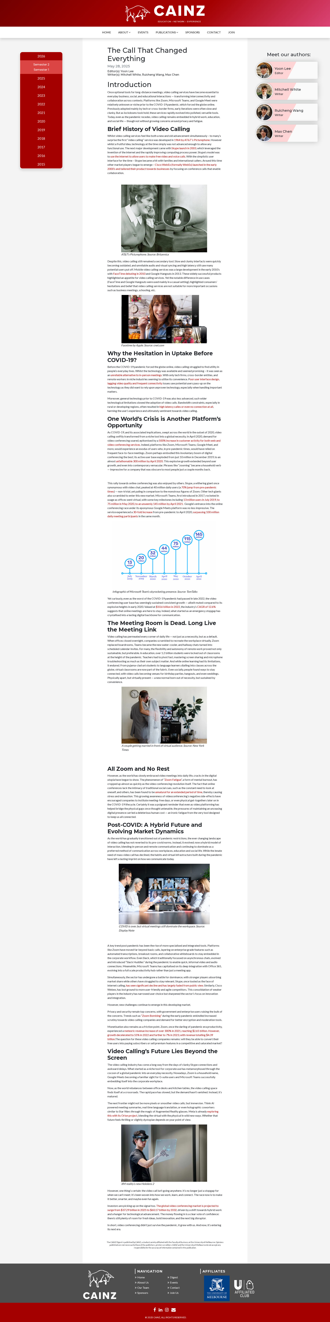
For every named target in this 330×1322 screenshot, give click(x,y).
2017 (41, 147)
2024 (41, 87)
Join (231, 32)
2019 (41, 130)
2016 (41, 156)
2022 (41, 104)
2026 (41, 56)
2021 (41, 113)
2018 (41, 138)
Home (106, 32)
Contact (214, 32)
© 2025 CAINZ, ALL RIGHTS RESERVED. (165, 1317)
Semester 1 (41, 69)
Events (143, 32)
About (123, 32)
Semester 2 (41, 64)
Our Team (143, 1287)
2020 (41, 121)
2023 (41, 95)
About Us (143, 1282)
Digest (174, 1277)
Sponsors (192, 32)
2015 (41, 164)
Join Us (174, 1292)
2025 (41, 78)
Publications (166, 32)
